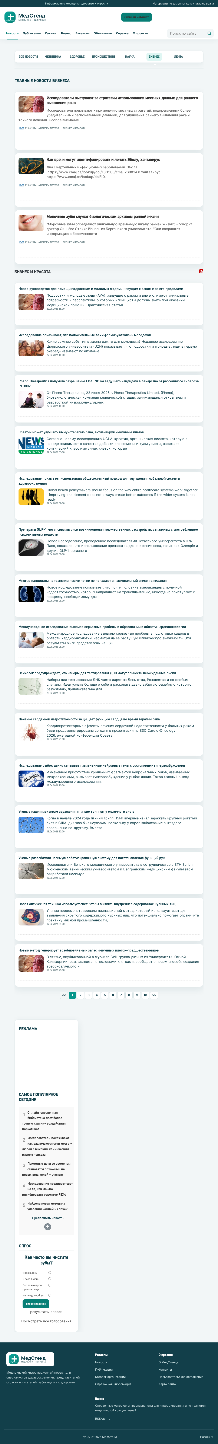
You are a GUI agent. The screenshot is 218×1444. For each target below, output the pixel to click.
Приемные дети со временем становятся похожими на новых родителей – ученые (46, 1169)
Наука (130, 56)
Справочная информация (113, 1384)
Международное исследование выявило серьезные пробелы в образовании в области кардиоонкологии (102, 627)
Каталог (51, 33)
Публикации (32, 33)
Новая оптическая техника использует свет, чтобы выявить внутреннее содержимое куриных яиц (97, 904)
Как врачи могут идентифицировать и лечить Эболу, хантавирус (103, 159)
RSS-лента (102, 1418)
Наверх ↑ (207, 1436)
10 (145, 995)
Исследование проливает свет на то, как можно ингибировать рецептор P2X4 (47, 1189)
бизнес (154, 56)
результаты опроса (46, 1312)
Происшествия (103, 56)
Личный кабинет (136, 17)
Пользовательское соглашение (181, 1376)
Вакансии (82, 33)
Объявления (103, 33)
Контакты (165, 1369)
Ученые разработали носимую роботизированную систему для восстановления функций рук (92, 858)
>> (154, 995)
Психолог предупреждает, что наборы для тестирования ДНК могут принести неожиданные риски (97, 673)
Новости (12, 33)
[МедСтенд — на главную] (28, 17)
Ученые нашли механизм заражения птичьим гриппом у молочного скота (76, 811)
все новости (28, 56)
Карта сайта (167, 1384)
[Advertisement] (46, 1060)
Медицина (53, 56)
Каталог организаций (110, 1376)
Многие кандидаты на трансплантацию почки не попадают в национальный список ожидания (93, 580)
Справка (122, 33)
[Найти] (209, 33)
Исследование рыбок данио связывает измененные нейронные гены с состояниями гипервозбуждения (102, 765)
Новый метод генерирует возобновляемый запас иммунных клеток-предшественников (89, 950)
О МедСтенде (168, 1362)
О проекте (140, 33)
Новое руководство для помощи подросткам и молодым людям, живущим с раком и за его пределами (101, 289)
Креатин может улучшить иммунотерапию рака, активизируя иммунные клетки (81, 432)
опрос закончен (36, 1303)
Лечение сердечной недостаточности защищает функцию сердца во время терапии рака (89, 719)
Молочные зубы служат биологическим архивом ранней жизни (103, 216)
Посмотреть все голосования (46, 1321)
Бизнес (66, 33)
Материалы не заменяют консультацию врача (183, 3)
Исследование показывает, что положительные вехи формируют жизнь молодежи (85, 335)
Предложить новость (47, 1218)
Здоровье (77, 56)
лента (178, 56)
